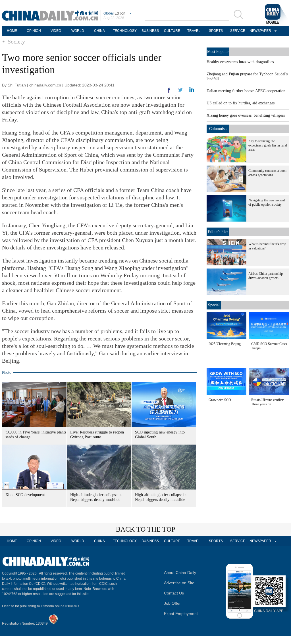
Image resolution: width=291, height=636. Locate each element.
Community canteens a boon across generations (267, 173)
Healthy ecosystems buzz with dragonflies (240, 62)
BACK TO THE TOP (145, 529)
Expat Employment (181, 613)
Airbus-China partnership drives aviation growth (265, 276)
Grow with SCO (220, 400)
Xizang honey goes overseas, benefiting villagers (246, 115)
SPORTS (216, 31)
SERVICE (237, 31)
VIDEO (56, 31)
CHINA (99, 31)
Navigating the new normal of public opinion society (266, 202)
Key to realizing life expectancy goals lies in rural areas (267, 145)
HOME (12, 31)
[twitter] (191, 91)
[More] (169, 92)
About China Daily (180, 572)
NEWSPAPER (259, 31)
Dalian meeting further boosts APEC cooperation (246, 91)
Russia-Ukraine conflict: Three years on (267, 402)
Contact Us (174, 593)
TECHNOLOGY (125, 31)
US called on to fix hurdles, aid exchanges (241, 103)
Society (16, 41)
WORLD (77, 31)
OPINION (34, 31)
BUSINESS (150, 31)
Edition (114, 13)
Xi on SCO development (25, 495)
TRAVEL (193, 31)
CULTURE (172, 31)
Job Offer (172, 603)
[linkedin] (180, 92)
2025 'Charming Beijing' (225, 344)
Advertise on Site (179, 583)
